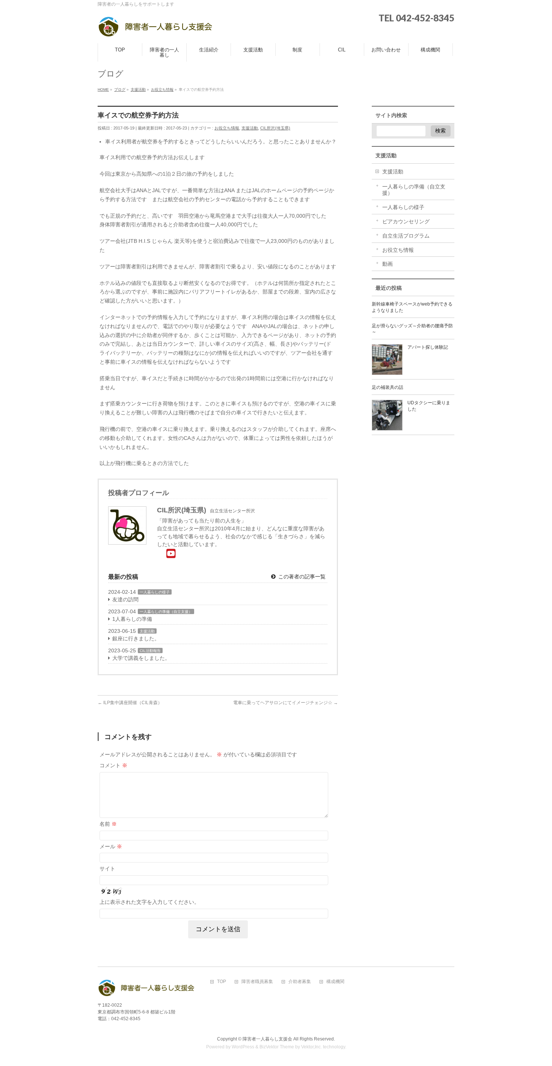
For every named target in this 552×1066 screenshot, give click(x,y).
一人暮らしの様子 (155, 592)
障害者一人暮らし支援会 (267, 1039)
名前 (108, 824)
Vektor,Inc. (311, 1046)
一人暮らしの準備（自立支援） (166, 612)
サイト (107, 869)
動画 (387, 264)
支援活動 (249, 128)
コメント (113, 765)
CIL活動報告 (150, 651)
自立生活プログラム (406, 236)
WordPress (243, 1046)
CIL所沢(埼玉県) (275, 128)
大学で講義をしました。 (141, 658)
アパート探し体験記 (427, 347)
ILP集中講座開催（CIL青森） (130, 702)
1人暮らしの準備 (132, 619)
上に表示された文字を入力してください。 (149, 902)
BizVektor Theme (276, 1046)
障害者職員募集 (257, 981)
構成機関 (335, 981)
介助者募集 (299, 981)
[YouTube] (171, 554)
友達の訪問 (125, 599)
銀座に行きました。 (136, 638)
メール (111, 846)
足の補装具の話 (387, 387)
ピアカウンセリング (406, 221)
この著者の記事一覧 (301, 577)
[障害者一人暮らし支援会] (155, 29)
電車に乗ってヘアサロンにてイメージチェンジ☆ (285, 702)
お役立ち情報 (226, 128)
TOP (221, 981)
